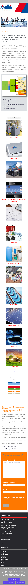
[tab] (6, 85)
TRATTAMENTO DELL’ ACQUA (14, 263)
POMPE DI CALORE (14, 284)
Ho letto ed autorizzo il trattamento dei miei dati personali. (13, 499)
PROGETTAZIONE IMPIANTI (14, 222)
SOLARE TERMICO (14, 304)
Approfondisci (20, 582)
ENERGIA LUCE (14, 366)
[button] (26, 1)
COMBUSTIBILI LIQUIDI (14, 179)
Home (3, 28)
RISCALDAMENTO (14, 137)
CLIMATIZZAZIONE (14, 158)
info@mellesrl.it (11, 449)
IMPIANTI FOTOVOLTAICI (14, 325)
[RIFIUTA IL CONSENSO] (26, 576)
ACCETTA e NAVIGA (14, 579)
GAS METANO (14, 346)
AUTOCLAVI (14, 242)
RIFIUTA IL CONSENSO (8, 582)
